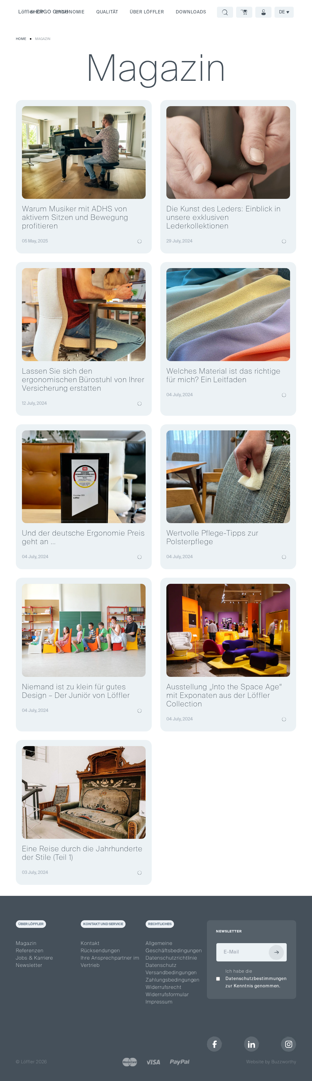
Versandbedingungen (171, 973)
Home (21, 39)
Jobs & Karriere (34, 958)
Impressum (159, 1002)
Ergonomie (70, 12)
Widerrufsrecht (163, 987)
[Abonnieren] (276, 952)
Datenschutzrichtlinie (171, 958)
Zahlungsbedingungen (173, 980)
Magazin (42, 39)
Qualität (107, 12)
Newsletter (29, 965)
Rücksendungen (100, 951)
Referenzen (30, 951)
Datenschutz (161, 965)
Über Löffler (147, 12)
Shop (37, 12)
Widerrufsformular (167, 995)
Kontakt (90, 943)
